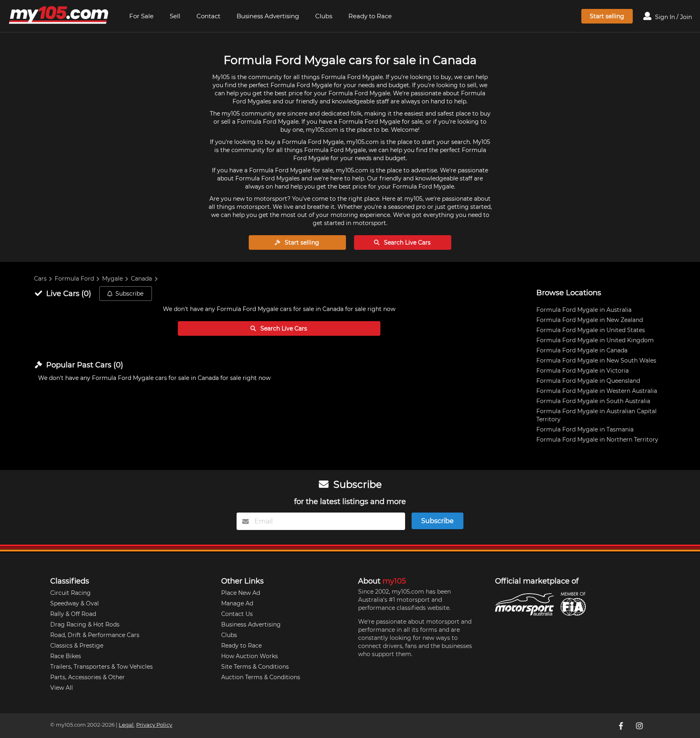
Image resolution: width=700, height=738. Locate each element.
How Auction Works (249, 656)
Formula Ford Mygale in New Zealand (589, 320)
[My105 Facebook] (621, 725)
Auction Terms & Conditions (260, 677)
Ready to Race (370, 16)
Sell (175, 16)
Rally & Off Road (73, 614)
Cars (40, 278)
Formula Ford (74, 278)
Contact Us (237, 614)
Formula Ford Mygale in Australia (584, 309)
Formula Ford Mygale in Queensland (588, 380)
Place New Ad (240, 592)
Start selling (607, 16)
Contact (208, 16)
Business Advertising (268, 16)
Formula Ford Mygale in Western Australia (596, 391)
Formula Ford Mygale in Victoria (582, 370)
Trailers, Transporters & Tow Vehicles (101, 666)
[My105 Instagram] (640, 725)
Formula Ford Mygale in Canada (581, 350)
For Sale (141, 16)
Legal (126, 725)
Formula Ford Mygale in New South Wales (596, 360)
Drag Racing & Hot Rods (85, 624)
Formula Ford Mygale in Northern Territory (597, 439)
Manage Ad (237, 603)
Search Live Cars (406, 242)
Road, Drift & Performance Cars (94, 635)
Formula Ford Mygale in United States (590, 330)
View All (61, 687)
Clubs (323, 16)
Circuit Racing (70, 592)
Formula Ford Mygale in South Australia (593, 401)
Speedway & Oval (74, 603)
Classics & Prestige (76, 645)
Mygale (112, 278)
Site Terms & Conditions (255, 666)
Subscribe (129, 293)
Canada (141, 278)
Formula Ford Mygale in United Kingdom (595, 340)
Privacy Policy (154, 725)
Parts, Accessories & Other (87, 677)
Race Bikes (65, 656)
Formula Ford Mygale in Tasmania (585, 429)
